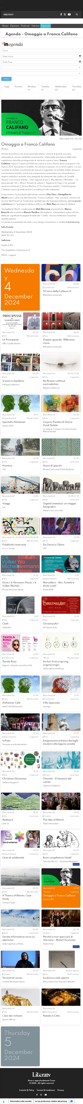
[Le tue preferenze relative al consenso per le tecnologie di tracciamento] (4, 1102)
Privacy (60, 1090)
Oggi (6, 87)
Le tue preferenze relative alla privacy (51, 1101)
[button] (37, 1095)
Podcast (25, 26)
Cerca (6, 79)
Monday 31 (32, 88)
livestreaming (72, 222)
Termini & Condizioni (46, 1090)
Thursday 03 (76, 88)
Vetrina (35, 26)
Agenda (45, 26)
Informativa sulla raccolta (20, 1101)
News (5, 26)
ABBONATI (8, 15)
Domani (18, 87)
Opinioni (14, 26)
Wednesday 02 (61, 88)
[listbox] (41, 68)
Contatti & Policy (26, 1090)
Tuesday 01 (45, 88)
